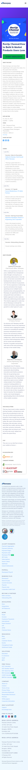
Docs (3, 604)
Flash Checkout (6, 623)
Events (4, 643)
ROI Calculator (7, 673)
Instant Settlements (7, 566)
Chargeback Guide (7, 645)
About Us (4, 683)
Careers (4, 686)
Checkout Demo (6, 630)
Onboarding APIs (7, 598)
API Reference (6, 608)
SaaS (3, 658)
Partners (4, 696)
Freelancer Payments (8, 619)
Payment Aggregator (8, 546)
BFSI (3, 660)
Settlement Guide (7, 647)
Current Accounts (7, 583)
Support (4, 707)
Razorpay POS (8, 555)
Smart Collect (6, 561)
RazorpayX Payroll (7, 572)
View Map (5, 134)
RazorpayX (5, 578)
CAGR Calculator (8, 675)
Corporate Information (8, 701)
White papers (6, 699)
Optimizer (5, 563)
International (5, 621)
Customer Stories (7, 640)
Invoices (4, 617)
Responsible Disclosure (8, 694)
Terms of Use (5, 688)
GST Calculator (6, 666)
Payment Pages (6, 550)
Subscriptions (6, 559)
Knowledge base (7, 709)
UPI (3, 625)
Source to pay (6, 580)
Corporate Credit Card (8, 589)
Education (5, 653)
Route (3, 614)
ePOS (3, 628)
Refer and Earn (6, 595)
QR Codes (5, 557)
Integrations (5, 606)
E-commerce (5, 655)
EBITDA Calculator (9, 677)
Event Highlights (14, 57)
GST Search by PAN (7, 670)
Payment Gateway (7, 548)
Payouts (4, 585)
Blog (3, 636)
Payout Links (5, 587)
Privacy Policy (6, 690)
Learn (3, 638)
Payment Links (6, 552)
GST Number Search (8, 668)
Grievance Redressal (8, 692)
